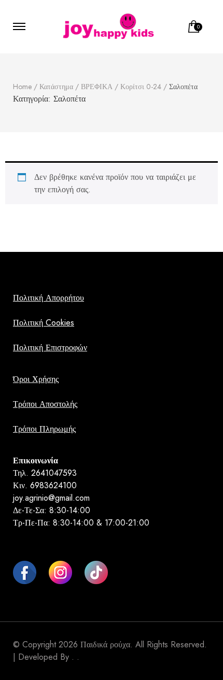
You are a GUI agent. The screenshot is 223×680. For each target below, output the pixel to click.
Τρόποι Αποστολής (45, 404)
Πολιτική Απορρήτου (48, 298)
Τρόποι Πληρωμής (44, 429)
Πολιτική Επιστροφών (50, 347)
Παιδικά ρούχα (105, 644)
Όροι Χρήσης (36, 379)
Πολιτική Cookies (43, 323)
